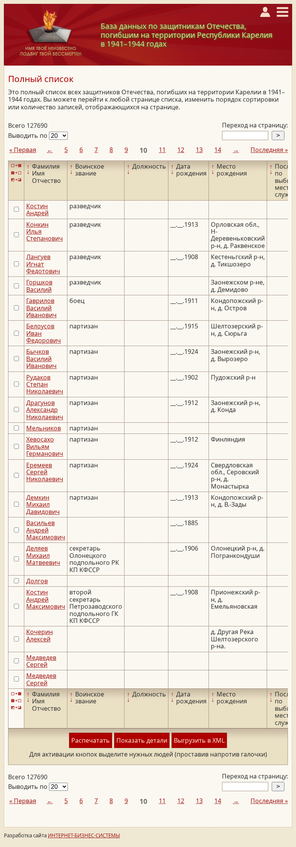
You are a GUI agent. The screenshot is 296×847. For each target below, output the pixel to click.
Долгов (37, 581)
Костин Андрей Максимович (45, 599)
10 (143, 150)
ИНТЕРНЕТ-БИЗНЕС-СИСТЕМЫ (84, 835)
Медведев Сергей (41, 661)
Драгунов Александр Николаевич (44, 409)
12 (180, 150)
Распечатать (90, 740)
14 (217, 150)
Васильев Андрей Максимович (45, 530)
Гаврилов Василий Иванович (41, 307)
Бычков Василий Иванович (41, 358)
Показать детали (141, 740)
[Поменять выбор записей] (16, 180)
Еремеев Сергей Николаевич (44, 472)
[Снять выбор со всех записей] (16, 173)
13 (199, 150)
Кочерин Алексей (39, 635)
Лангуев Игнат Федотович (43, 264)
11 (162, 150)
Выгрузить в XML (199, 740)
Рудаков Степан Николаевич (44, 384)
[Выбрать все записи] (16, 166)
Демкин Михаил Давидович (43, 504)
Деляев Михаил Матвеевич (43, 555)
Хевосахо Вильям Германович (44, 446)
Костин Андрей (37, 209)
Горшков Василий (39, 285)
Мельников (43, 428)
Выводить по (28, 135)
